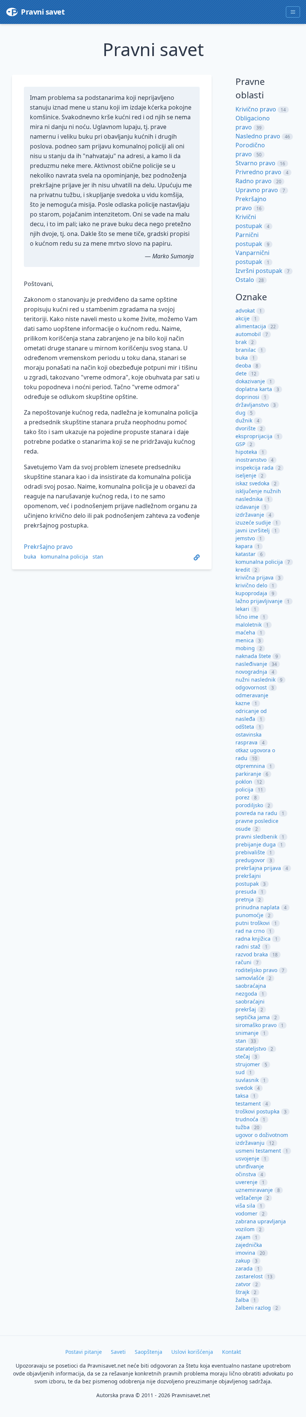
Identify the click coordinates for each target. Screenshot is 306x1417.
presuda (245, 891)
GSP (240, 444)
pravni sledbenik (256, 836)
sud (240, 1072)
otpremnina (250, 765)
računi (243, 962)
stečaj (242, 1056)
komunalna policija (64, 556)
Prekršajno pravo (48, 546)
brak (241, 341)
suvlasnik (247, 1080)
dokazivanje (250, 381)
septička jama (252, 1017)
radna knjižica (253, 938)
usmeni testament (258, 1150)
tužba (242, 1127)
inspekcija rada (254, 467)
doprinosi (247, 396)
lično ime (246, 616)
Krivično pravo (255, 109)
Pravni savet (43, 12)
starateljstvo (250, 1048)
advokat (245, 310)
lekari (242, 608)
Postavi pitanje (83, 1351)
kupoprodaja (251, 593)
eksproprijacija (253, 436)
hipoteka (246, 451)
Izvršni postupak (258, 271)
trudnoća (246, 1119)
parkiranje (248, 773)
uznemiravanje (254, 1189)
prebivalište (250, 852)
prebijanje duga (255, 844)
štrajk (242, 1291)
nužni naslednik (255, 679)
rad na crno (250, 930)
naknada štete (253, 656)
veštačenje (248, 1197)
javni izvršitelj (252, 530)
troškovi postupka (257, 1111)
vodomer (246, 1213)
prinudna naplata (257, 907)
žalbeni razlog (253, 1307)
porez (242, 797)
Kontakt (231, 1351)
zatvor (243, 1284)
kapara (244, 546)
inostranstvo (250, 459)
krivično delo (251, 585)
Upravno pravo (256, 190)
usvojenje (247, 1158)
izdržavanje (249, 514)
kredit (242, 569)
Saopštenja (148, 1351)
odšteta (244, 726)
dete (241, 373)
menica (244, 640)
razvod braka (251, 954)
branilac (245, 349)
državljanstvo (252, 404)
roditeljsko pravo (256, 970)
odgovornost (251, 687)
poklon (243, 781)
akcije (242, 318)
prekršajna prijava (258, 868)
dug (240, 412)
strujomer (247, 1064)
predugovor (250, 860)
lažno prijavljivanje (258, 601)
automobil (248, 334)
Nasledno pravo (257, 136)
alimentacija (250, 326)
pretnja (244, 899)
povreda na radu (256, 813)
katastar (245, 553)
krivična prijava (254, 577)
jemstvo (245, 538)
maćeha (245, 632)
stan (98, 556)
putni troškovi (252, 922)
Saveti (118, 1351)
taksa (242, 1095)
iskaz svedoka (252, 483)
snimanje (247, 1032)
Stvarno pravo (255, 163)
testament (248, 1103)
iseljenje (245, 475)
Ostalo (244, 280)
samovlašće (249, 977)
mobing (245, 648)
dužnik (243, 420)
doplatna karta (253, 389)
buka (30, 556)
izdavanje (247, 506)
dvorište (245, 428)
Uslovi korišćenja (192, 1351)
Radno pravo (253, 181)
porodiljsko (249, 805)
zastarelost (249, 1276)
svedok (244, 1087)
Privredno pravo (258, 172)
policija (244, 789)
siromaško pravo (256, 1025)
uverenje (246, 1182)
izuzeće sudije (253, 522)
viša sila (245, 1205)
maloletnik (248, 624)
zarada (244, 1268)
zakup (242, 1260)
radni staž (247, 946)
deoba (243, 365)
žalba (242, 1299)
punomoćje (249, 915)
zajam (242, 1237)
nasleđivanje (251, 663)
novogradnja (251, 671)
